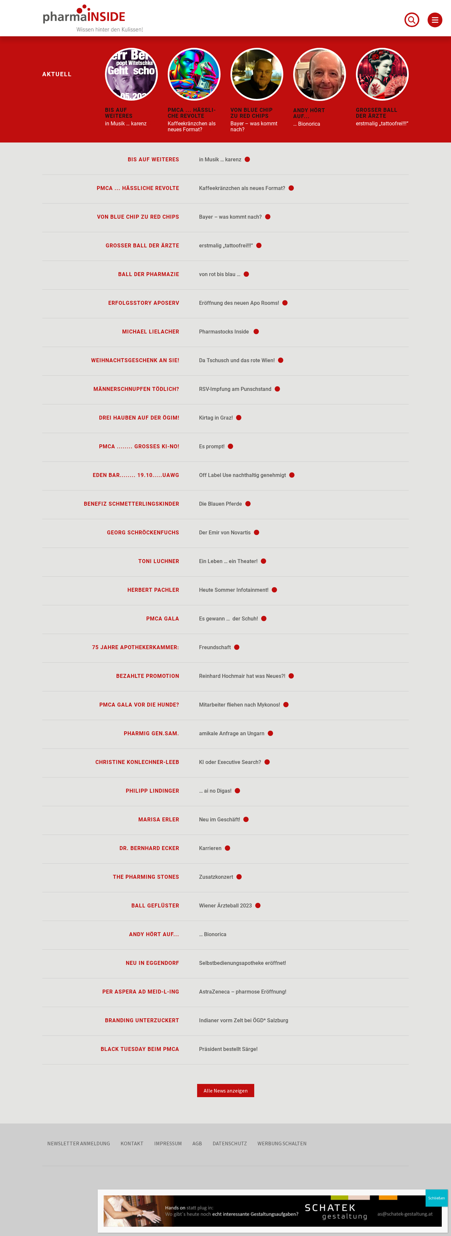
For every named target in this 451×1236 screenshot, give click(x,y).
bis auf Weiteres (153, 159)
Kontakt (132, 1143)
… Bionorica (212, 934)
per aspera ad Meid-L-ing (140, 992)
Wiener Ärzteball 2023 (226, 906)
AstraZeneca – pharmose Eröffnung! (242, 992)
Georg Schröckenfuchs (143, 532)
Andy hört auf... (154, 934)
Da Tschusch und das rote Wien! (237, 360)
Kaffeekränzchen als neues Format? (243, 188)
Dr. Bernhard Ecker (149, 848)
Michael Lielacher (150, 332)
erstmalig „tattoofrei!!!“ (226, 245)
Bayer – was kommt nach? (231, 217)
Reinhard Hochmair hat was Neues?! (243, 676)
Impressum (168, 1143)
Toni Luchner (158, 561)
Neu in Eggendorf (152, 963)
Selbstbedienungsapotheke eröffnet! (242, 963)
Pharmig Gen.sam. (151, 733)
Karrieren (211, 848)
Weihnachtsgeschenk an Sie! (135, 360)
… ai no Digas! (216, 791)
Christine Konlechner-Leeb (137, 762)
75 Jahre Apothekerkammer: (135, 647)
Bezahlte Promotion (147, 676)
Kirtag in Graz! (216, 418)
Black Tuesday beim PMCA (140, 1049)
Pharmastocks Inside (225, 332)
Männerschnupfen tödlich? (136, 389)
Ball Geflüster (155, 906)
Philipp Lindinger (152, 791)
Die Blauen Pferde (221, 504)
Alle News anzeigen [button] (226, 1090)
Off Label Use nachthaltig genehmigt (243, 475)
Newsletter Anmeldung (78, 1143)
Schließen (436, 1197)
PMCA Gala (162, 619)
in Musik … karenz (221, 159)
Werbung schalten (282, 1143)
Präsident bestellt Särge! (228, 1049)
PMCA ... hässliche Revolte (138, 188)
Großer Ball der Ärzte (142, 245)
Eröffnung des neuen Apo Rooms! (239, 303)
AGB (197, 1143)
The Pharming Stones (146, 877)
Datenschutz (230, 1143)
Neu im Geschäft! (220, 819)
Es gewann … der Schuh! (229, 619)
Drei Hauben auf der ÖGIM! (139, 418)
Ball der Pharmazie (148, 274)
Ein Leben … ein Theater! (229, 561)
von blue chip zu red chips (138, 217)
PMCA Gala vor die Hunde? (139, 705)
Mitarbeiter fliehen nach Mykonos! (240, 705)
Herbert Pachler (153, 590)
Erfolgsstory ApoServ (143, 303)
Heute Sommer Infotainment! (234, 590)
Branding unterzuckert (142, 1020)
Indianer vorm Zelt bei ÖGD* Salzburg (243, 1020)
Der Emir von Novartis (225, 532)
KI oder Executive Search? (230, 762)
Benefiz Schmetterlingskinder (131, 504)
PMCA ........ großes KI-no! (139, 446)
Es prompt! (212, 446)
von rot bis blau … (220, 274)
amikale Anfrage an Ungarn (232, 733)
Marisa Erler (158, 819)
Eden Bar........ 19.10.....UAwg (136, 475)
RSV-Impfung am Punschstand (236, 389)
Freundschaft (215, 647)
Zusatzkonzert (216, 877)
